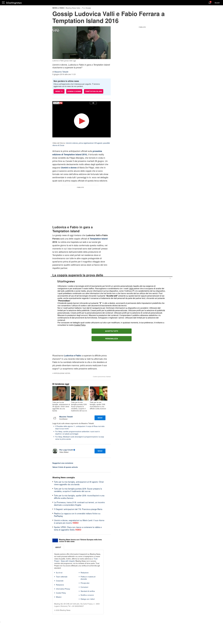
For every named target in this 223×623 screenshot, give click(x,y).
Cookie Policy (79, 325)
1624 (131, 288)
